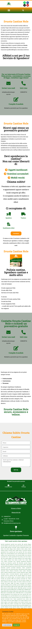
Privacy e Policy (16, 508)
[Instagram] (24, 5)
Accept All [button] (16, 625)
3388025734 (4, 139)
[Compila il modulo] (16, 99)
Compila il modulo (16, 104)
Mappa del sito (16, 512)
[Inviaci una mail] (8, 83)
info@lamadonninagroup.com (18, 145)
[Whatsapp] (24, 2)
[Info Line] (23, 83)
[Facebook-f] (27, 2)
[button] (9, 10)
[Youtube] (27, 5)
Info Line (23, 88)
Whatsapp (23, 486)
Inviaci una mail (8, 88)
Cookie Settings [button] (7, 625)
